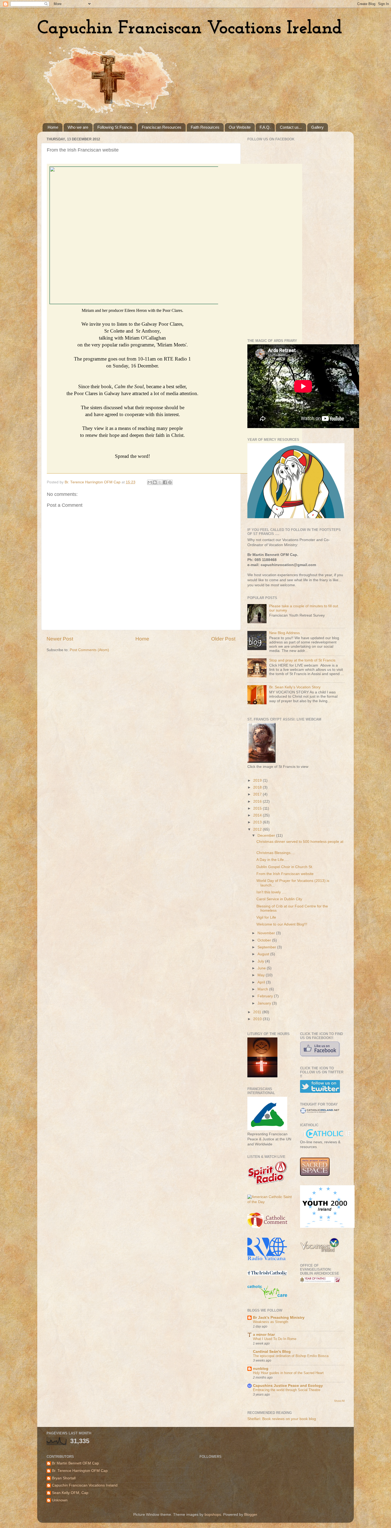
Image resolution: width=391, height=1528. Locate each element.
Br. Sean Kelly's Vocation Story (295, 687)
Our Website (240, 127)
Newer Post (60, 639)
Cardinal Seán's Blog (272, 1352)
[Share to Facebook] (165, 482)
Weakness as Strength (270, 1322)
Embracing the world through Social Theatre (286, 1390)
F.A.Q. (265, 127)
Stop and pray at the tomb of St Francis (302, 660)
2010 (258, 1019)
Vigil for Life (266, 917)
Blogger (250, 1515)
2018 (258, 787)
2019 (258, 780)
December (266, 836)
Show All (339, 1400)
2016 (258, 801)
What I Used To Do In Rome (274, 1339)
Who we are (78, 127)
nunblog (260, 1369)
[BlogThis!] (154, 482)
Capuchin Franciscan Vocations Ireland (189, 28)
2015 (258, 808)
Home (53, 127)
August (263, 954)
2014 (258, 815)
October (264, 940)
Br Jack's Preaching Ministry (279, 1318)
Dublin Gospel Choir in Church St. (284, 867)
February (265, 996)
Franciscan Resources (161, 127)
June (262, 968)
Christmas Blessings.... (275, 853)
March (263, 989)
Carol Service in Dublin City (279, 899)
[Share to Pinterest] (170, 482)
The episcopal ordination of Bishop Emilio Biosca (290, 1356)
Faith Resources (205, 127)
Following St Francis (114, 127)
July (261, 961)
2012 (258, 829)
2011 (257, 1012)
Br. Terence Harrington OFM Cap (80, 1471)
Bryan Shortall (64, 1478)
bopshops (213, 1515)
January (264, 1003)
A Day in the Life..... (272, 860)
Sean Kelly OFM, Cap (70, 1493)
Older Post (223, 639)
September (267, 947)
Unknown (60, 1500)
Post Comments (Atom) (89, 650)
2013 (258, 822)
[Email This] (149, 482)
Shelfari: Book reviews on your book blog (281, 1419)
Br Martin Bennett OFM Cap (75, 1463)
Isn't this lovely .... (271, 892)
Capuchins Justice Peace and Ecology (288, 1386)
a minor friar (264, 1335)
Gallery (317, 127)
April (261, 982)
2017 (258, 794)
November (266, 933)
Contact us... (291, 127)
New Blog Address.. (285, 633)
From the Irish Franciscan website (285, 874)
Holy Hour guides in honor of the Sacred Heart (288, 1373)
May (261, 975)
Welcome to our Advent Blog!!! (281, 924)
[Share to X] (160, 482)
